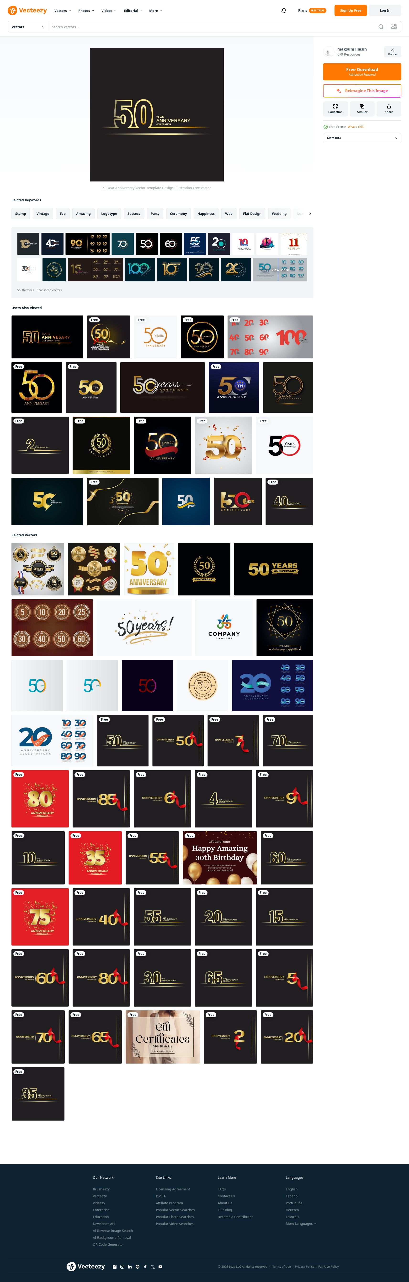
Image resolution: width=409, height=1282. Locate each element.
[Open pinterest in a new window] (137, 1267)
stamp (20, 213)
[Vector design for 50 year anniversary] (155, 336)
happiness (206, 213)
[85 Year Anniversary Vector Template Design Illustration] (101, 798)
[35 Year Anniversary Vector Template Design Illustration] (95, 857)
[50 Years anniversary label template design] (202, 685)
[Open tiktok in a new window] (145, 1267)
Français (292, 1217)
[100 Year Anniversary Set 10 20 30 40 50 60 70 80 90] (270, 336)
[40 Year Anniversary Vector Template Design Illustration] (289, 501)
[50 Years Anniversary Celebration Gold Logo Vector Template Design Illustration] (47, 501)
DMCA (161, 1196)
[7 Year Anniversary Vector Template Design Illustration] (233, 740)
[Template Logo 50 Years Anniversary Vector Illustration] (202, 336)
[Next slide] (305, 213)
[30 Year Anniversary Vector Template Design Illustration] (162, 978)
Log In (385, 10)
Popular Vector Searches (175, 1210)
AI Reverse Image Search (113, 1230)
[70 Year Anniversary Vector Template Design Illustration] (288, 740)
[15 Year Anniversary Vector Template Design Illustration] (284, 917)
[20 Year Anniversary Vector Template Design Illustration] (223, 917)
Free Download (362, 72)
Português (294, 1203)
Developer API (104, 1223)
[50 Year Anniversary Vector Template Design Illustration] (108, 336)
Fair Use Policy (328, 1266)
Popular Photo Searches (175, 1217)
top (63, 213)
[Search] (381, 27)
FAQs (222, 1189)
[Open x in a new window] (153, 1267)
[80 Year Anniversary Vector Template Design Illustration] (40, 798)
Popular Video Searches (175, 1223)
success (133, 213)
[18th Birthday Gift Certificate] (163, 1037)
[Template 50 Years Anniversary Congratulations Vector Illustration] (36, 387)
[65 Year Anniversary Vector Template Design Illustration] (223, 978)
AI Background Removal (112, 1237)
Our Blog (225, 1210)
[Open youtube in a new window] (160, 1267)
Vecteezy (100, 1196)
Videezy (99, 1203)
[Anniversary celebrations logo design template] (272, 685)
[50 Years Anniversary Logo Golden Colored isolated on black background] (288, 387)
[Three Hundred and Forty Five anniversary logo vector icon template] (224, 627)
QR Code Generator (108, 1244)
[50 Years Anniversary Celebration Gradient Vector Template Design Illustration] (37, 685)
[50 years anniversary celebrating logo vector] (204, 569)
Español (292, 1196)
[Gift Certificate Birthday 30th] (220, 857)
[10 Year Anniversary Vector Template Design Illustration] (38, 857)
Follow (393, 54)
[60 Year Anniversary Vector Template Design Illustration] (287, 857)
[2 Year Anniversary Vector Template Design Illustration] (40, 445)
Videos (106, 10)
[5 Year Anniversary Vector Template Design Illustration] (284, 978)
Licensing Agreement (173, 1189)
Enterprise (101, 1210)
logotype (109, 213)
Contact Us (226, 1196)
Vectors (60, 10)
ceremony (178, 213)
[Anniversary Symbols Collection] (52, 627)
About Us (225, 1203)
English (292, 1189)
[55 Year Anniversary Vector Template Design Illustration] (152, 857)
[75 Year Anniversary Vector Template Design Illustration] (40, 917)
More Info (334, 138)
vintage (43, 213)
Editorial (131, 10)
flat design (252, 213)
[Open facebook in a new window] (115, 1267)
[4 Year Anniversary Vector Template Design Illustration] (223, 798)
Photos (84, 10)
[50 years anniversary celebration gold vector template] (234, 387)
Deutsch (292, 1210)
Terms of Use (281, 1266)
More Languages (299, 1223)
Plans (302, 10)
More (153, 10)
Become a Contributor (235, 1217)
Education (101, 1217)
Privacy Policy (304, 1266)
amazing (83, 213)
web (229, 213)
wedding (279, 213)
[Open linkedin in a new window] (130, 1267)
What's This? (356, 127)
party (155, 213)
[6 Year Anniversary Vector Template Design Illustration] (162, 798)
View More (280, 270)
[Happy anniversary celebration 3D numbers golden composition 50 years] (149, 569)
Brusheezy (101, 1189)
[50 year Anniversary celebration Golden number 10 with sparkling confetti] (123, 501)
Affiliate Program (169, 1203)
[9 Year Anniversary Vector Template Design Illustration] (284, 798)
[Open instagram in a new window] (122, 1267)
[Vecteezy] (27, 10)
